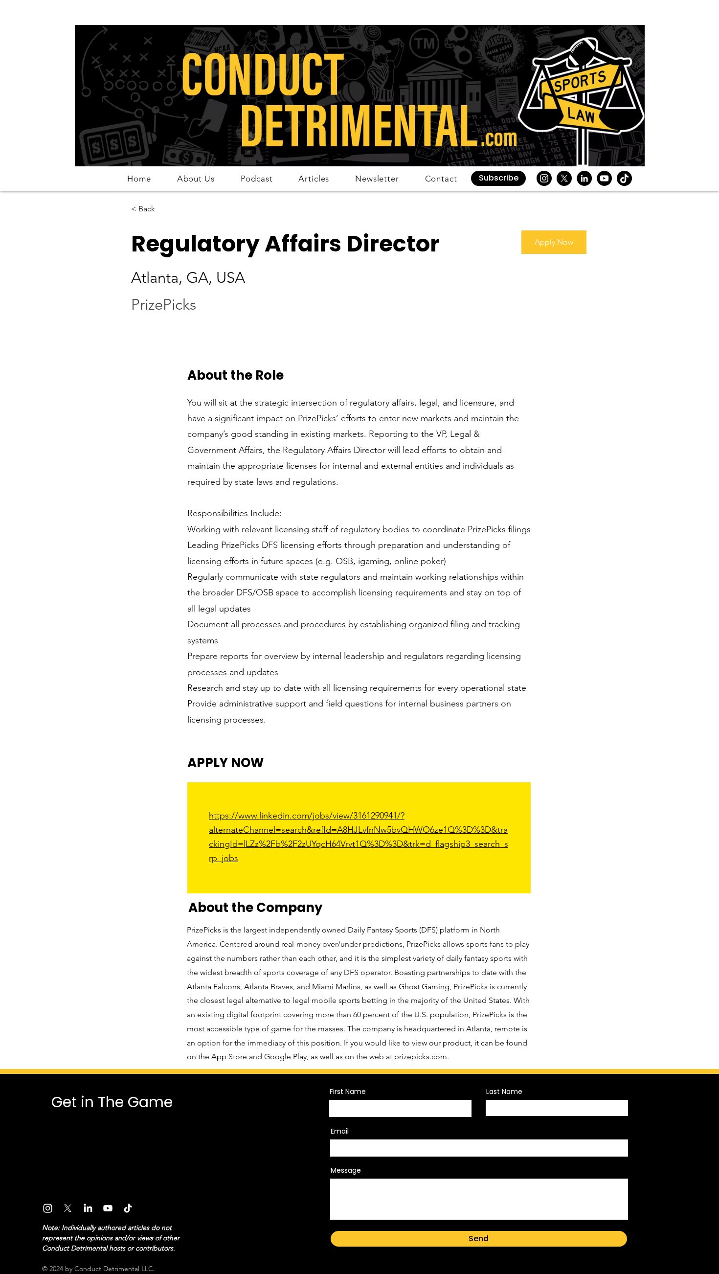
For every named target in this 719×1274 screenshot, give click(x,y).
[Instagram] (544, 178)
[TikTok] (624, 178)
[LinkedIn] (584, 178)
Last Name (504, 1091)
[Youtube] (107, 1208)
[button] (498, 178)
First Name (348, 1091)
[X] (564, 178)
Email (340, 1131)
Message (346, 1170)
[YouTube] (604, 178)
